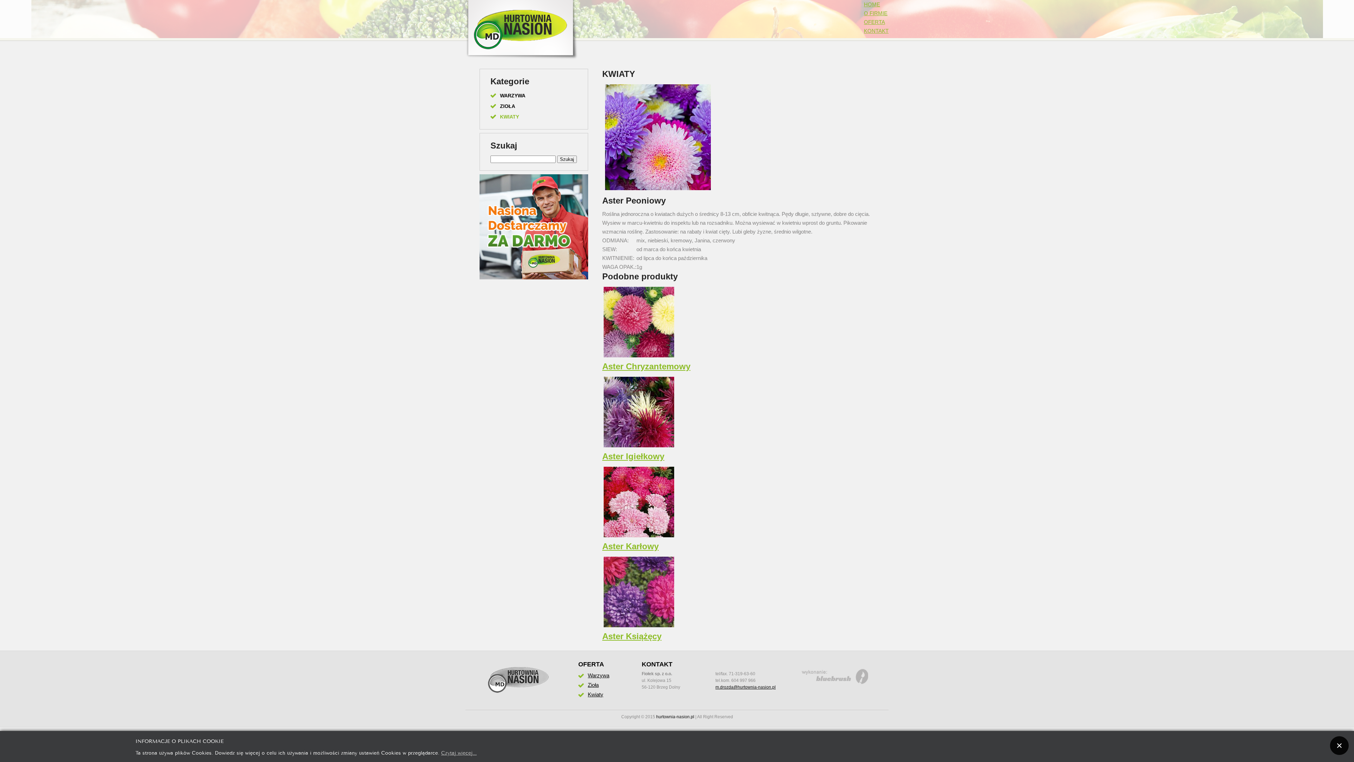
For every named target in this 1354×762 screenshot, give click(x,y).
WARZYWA (512, 95)
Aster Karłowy (630, 546)
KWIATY (509, 117)
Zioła (593, 685)
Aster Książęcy (631, 636)
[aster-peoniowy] (658, 190)
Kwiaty (595, 694)
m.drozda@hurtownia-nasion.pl (745, 687)
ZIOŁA (507, 106)
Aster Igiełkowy (633, 456)
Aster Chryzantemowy (646, 366)
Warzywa (598, 675)
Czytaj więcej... (459, 752)
